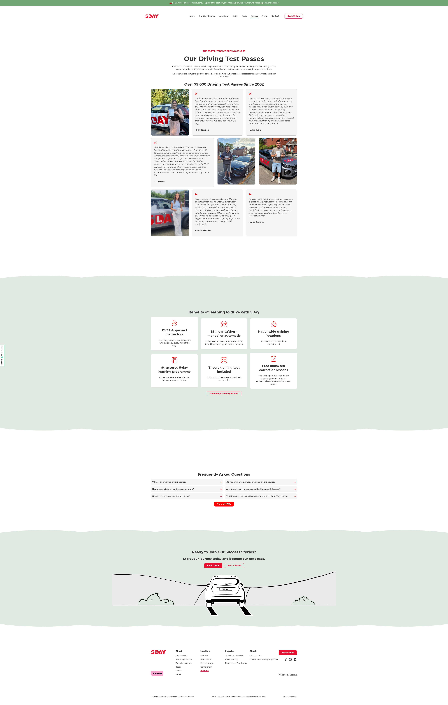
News (264, 16)
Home (192, 16)
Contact (275, 16)
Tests (244, 16)
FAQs (235, 16)
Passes (254, 16)
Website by (287, 675)
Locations (223, 16)
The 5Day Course (207, 16)
